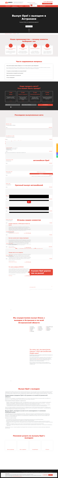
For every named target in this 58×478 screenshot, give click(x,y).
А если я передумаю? (11, 77)
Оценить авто (29, 26)
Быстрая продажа (47, 3)
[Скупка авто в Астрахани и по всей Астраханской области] (8, 2)
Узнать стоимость (45, 307)
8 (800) (47, 1)
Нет (34, 5)
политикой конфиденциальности (41, 107)
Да (31, 5)
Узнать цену (45, 378)
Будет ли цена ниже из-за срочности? (14, 75)
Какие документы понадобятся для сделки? (15, 73)
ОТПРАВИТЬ (45, 104)
